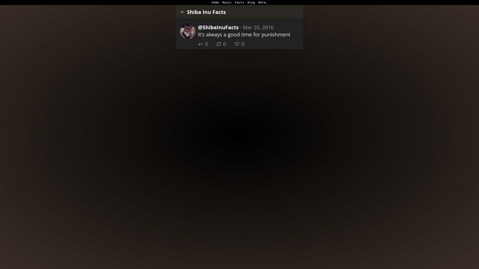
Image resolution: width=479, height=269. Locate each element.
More (262, 2)
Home (215, 2)
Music (227, 2)
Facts (239, 2)
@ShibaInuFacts (218, 27)
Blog (251, 2)
